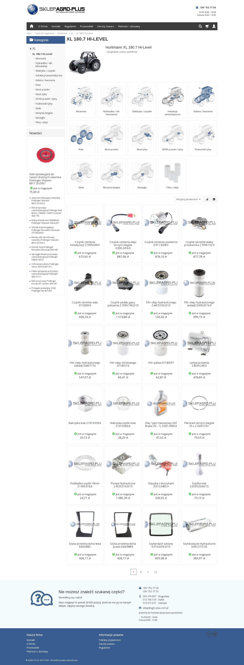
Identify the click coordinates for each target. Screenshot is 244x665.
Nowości (35, 133)
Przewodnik (86, 26)
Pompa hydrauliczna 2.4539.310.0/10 (123, 485)
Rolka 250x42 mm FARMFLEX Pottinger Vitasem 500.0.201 (45, 221)
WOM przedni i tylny (172, 149)
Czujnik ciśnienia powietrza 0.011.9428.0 (161, 243)
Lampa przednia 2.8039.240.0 (199, 364)
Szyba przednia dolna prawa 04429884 (123, 545)
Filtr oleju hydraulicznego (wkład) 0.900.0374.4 (199, 304)
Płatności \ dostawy (129, 26)
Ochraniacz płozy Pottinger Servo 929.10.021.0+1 (45, 265)
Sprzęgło (142, 187)
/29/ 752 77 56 (208, 7)
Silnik (81, 187)
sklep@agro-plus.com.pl (155, 607)
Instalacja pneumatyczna (172, 113)
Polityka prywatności (110, 640)
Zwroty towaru (105, 26)
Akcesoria (81, 111)
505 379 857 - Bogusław (156, 596)
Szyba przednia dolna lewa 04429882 (85, 545)
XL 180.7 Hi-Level (42, 54)
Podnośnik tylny (203, 149)
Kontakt (56, 26)
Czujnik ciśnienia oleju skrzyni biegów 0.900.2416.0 (123, 245)
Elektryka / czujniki (142, 111)
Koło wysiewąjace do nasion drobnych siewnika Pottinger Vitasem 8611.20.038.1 (45, 179)
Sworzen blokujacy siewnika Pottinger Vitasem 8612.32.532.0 (46, 200)
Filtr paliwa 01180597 (161, 362)
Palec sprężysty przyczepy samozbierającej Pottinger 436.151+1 (45, 274)
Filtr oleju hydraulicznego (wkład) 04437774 (85, 364)
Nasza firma (34, 635)
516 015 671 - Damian (155, 603)
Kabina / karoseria (203, 111)
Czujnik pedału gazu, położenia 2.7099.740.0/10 (123, 304)
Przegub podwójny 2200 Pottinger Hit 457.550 (44, 289)
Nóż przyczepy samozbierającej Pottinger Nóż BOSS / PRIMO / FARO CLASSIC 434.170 (47, 211)
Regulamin (70, 26)
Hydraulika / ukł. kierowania (111, 113)
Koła (81, 149)
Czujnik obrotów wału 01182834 (85, 304)
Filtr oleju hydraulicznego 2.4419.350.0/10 (161, 304)
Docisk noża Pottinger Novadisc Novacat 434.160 (45, 248)
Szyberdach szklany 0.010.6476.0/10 (161, 545)
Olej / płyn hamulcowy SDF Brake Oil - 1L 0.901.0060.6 (161, 424)
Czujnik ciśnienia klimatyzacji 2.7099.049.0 (85, 243)
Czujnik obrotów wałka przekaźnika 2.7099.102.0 (199, 243)
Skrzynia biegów (111, 187)
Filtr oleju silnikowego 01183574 (123, 364)
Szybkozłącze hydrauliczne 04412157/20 (199, 545)
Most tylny (142, 149)
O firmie (43, 26)
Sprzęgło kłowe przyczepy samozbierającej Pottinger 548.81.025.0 (45, 257)
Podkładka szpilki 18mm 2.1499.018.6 (84, 485)
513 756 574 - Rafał (153, 599)
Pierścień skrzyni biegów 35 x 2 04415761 (199, 424)
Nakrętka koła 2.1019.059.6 (85, 423)
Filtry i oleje (172, 187)
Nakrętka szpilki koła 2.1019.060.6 (123, 424)
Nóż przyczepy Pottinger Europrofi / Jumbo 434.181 (44, 282)
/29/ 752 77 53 (151, 591)
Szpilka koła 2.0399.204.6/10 (199, 485)
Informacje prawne (111, 635)
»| (156, 571)
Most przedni (111, 149)
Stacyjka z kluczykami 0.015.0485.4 (161, 485)
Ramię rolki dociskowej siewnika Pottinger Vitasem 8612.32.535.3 (45, 240)
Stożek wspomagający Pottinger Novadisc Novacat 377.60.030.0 (45, 230)
